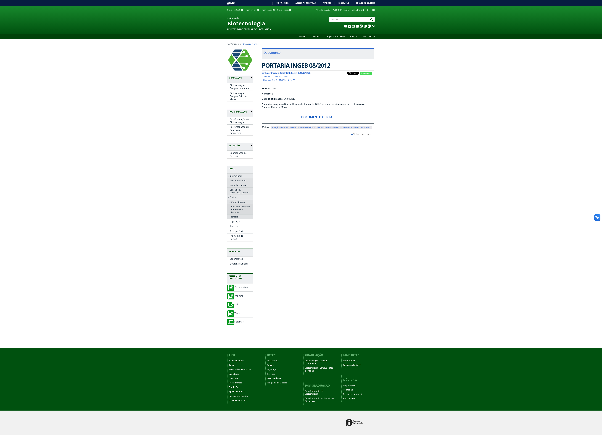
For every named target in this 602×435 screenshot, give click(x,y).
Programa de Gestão (236, 237)
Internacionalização (238, 396)
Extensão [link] (234, 145)
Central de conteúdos (235, 277)
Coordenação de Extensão (238, 154)
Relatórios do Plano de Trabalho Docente (240, 209)
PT (368, 10)
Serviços (302, 36)
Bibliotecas (234, 373)
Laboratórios (236, 258)
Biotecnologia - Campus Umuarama (240, 87)
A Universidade (236, 360)
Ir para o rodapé (283, 10)
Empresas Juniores (239, 263)
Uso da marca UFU (237, 400)
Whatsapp (366, 73)
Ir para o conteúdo (234, 10)
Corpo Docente (238, 202)
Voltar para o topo (362, 134)
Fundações (234, 387)
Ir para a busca (268, 10)
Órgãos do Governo (365, 3)
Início (244, 44)
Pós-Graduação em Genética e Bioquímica (239, 129)
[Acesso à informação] (355, 423)
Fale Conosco (369, 36)
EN (373, 10)
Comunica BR (282, 3)
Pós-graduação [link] (238, 112)
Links (237, 304)
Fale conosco (349, 398)
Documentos (241, 287)
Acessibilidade (323, 10)
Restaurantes (235, 382)
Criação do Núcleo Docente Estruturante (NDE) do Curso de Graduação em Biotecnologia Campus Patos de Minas (321, 127)
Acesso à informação (306, 3)
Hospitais (233, 378)
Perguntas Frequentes (335, 36)
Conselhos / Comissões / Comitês (240, 191)
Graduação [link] (235, 78)
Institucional (236, 175)
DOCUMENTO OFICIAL (317, 117)
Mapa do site (358, 10)
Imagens (238, 296)
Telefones (316, 36)
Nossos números (238, 180)
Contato (353, 36)
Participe (327, 3)
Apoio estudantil (237, 391)
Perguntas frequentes (353, 394)
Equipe (233, 197)
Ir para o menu (252, 10)
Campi (232, 365)
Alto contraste (341, 10)
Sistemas (239, 322)
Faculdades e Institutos (240, 369)
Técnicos (234, 216)
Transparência (237, 231)
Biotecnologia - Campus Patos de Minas (239, 96)
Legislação (343, 3)
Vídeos (237, 313)
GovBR (230, 2)
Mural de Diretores (239, 185)
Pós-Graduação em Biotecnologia (239, 121)
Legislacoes (253, 44)
